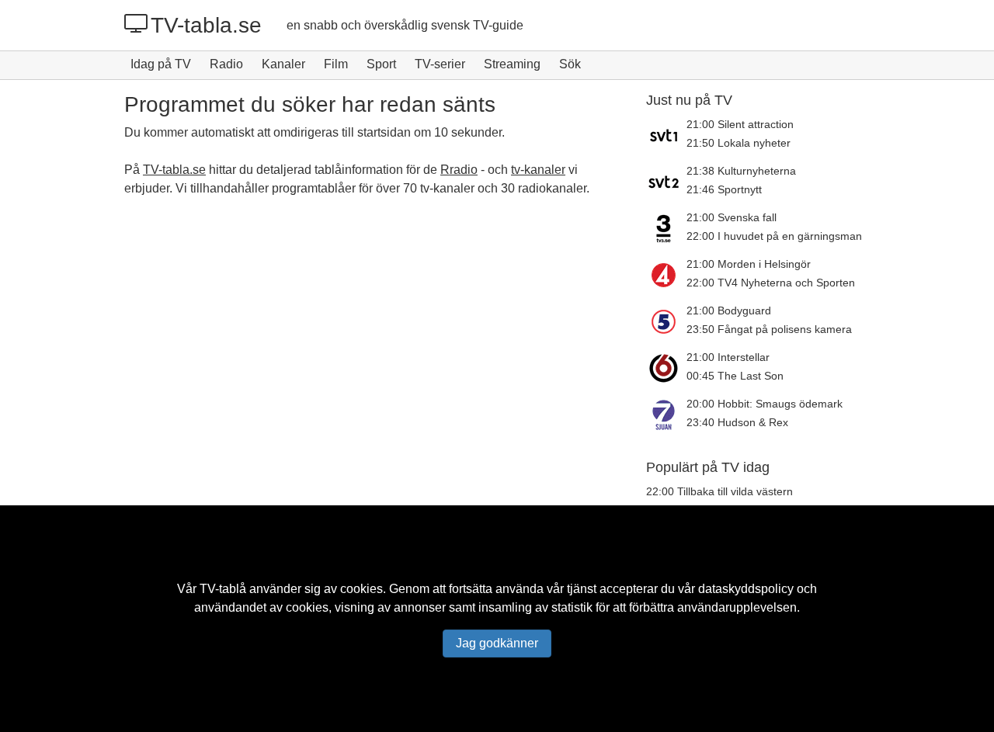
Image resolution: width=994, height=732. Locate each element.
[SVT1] (666, 135)
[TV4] (666, 275)
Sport (381, 64)
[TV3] (666, 228)
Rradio (459, 169)
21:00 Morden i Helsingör (748, 264)
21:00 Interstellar (728, 357)
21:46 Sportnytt (724, 189)
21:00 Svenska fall (731, 217)
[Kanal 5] (666, 321)
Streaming (512, 64)
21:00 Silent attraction (740, 124)
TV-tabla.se (206, 25)
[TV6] (666, 368)
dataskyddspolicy (746, 588)
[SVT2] (666, 181)
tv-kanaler (538, 169)
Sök (570, 64)
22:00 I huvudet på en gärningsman (774, 236)
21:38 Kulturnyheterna (741, 171)
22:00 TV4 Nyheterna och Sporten (770, 282)
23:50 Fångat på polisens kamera (769, 329)
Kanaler (283, 64)
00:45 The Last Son (735, 375)
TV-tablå (223, 588)
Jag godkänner (497, 643)
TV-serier (440, 64)
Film (336, 64)
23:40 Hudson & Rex (737, 422)
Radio (226, 64)
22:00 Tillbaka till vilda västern (719, 491)
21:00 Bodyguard (728, 310)
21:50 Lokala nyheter (738, 143)
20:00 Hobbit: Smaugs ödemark (764, 403)
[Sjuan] (666, 414)
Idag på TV (160, 64)
